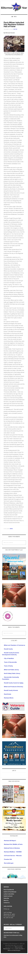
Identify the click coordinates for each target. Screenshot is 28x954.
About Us (6, 900)
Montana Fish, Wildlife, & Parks (13, 844)
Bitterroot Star (14, 7)
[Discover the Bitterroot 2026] (14, 579)
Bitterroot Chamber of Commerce (14, 645)
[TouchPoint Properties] (14, 764)
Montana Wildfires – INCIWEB (13, 852)
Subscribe (6, 898)
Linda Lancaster (19, 948)
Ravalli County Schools (11, 690)
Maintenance (6, 948)
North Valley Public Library (12, 673)
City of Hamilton (9, 658)
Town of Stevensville (10, 662)
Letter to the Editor (9, 894)
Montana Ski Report (10, 840)
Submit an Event (8, 896)
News (11, 528)
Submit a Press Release (10, 891)
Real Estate (7, 694)
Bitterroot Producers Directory (13, 686)
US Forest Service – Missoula (13, 855)
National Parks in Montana (12, 848)
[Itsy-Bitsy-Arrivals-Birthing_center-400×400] (14, 606)
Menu (15, 16)
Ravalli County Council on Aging (13, 683)
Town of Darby (8, 666)
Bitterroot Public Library (11, 669)
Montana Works (8, 698)
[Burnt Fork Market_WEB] (14, 830)
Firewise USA (8, 859)
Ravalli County (8, 649)
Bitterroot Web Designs (14, 950)
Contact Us (6, 902)
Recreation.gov (9, 863)
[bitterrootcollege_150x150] (7, 621)
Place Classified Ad (9, 889)
